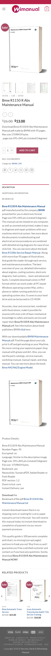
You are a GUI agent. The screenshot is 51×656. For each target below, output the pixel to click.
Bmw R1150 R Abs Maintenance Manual (23, 206)
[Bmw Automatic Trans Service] (13, 590)
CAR (13, 95)
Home (5, 95)
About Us (9, 638)
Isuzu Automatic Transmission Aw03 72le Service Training (38, 612)
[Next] (44, 50)
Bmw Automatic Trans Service (12, 610)
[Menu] (4, 9)
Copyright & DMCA (13, 644)
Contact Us (22, 638)
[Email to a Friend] (20, 170)
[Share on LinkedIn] (31, 170)
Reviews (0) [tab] (7, 199)
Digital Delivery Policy (25, 642)
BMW (20, 95)
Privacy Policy (37, 638)
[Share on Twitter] (15, 170)
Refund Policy (35, 640)
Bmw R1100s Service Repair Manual (21, 252)
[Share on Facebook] (10, 170)
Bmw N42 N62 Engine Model (17, 367)
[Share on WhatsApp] (4, 170)
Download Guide (33, 644)
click (22, 329)
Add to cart (27, 150)
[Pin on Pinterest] (26, 170)
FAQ (46, 644)
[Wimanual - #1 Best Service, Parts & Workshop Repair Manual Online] (25, 9)
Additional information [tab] (15, 193)
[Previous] (6, 50)
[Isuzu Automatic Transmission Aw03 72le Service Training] (38, 590)
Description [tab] (8, 187)
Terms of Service (17, 640)
